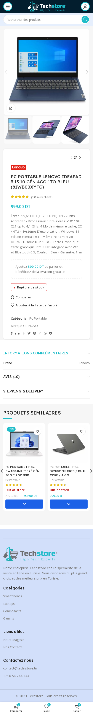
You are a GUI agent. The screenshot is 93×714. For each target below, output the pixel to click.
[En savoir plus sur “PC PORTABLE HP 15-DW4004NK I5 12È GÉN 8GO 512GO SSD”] (24, 504)
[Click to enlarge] (10, 108)
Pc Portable (38, 318)
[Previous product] (71, 157)
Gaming (8, 618)
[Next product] (80, 157)
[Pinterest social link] (34, 333)
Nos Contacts (12, 647)
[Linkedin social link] (40, 333)
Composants (12, 611)
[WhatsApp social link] (45, 333)
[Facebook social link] (24, 333)
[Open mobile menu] (7, 6)
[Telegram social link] (50, 333)
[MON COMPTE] (85, 6)
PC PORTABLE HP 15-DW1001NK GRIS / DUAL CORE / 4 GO (68, 471)
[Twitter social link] (29, 333)
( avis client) (42, 197)
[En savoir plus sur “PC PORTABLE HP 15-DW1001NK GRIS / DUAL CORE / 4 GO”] (69, 504)
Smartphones (12, 596)
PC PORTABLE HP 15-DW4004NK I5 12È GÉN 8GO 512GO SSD (22, 471)
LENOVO (31, 325)
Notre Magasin (13, 640)
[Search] (85, 19)
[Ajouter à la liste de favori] (37, 431)
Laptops (9, 604)
